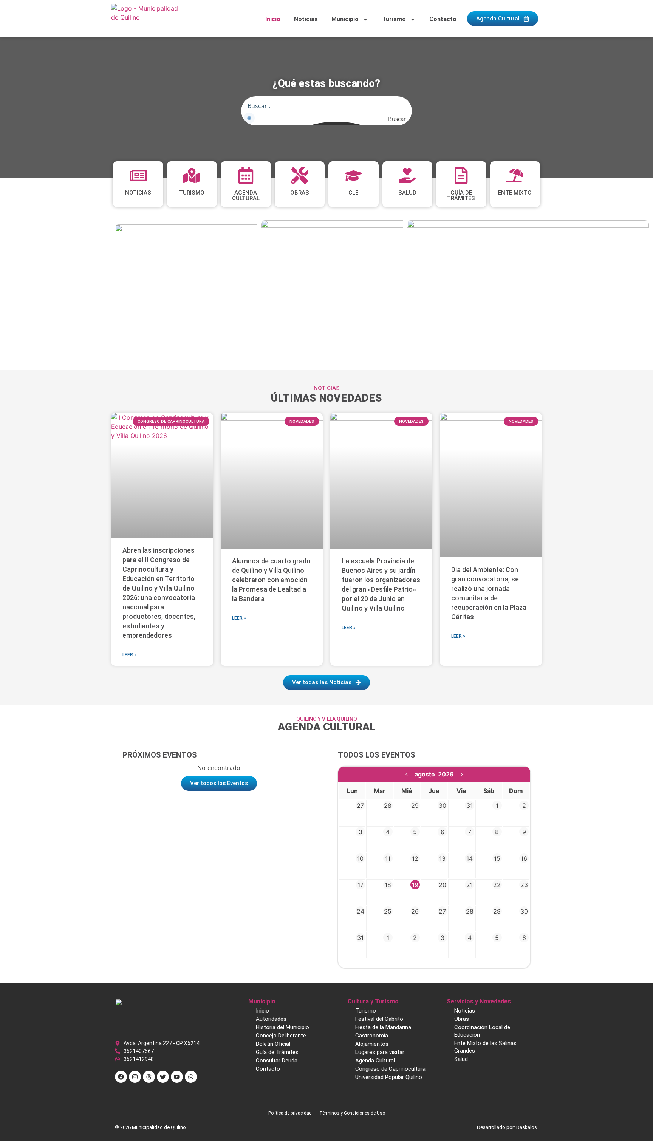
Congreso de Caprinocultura (390, 1068)
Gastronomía (371, 1035)
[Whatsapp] (191, 1077)
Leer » (129, 654)
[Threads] (149, 1077)
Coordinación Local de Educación (482, 1031)
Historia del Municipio (282, 1027)
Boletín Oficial (273, 1044)
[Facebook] (121, 1077)
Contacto (442, 19)
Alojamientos (371, 1044)
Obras (461, 1019)
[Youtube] (177, 1077)
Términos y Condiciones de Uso (352, 1113)
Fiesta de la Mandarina (383, 1027)
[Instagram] (135, 1077)
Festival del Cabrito (379, 1019)
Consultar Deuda (276, 1060)
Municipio (345, 19)
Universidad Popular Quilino (388, 1077)
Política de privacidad (290, 1113)
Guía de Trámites (277, 1052)
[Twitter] (163, 1077)
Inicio (272, 19)
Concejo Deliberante (281, 1035)
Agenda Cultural (375, 1060)
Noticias (306, 19)
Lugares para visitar (379, 1052)
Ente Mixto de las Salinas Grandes (485, 1047)
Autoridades (271, 1019)
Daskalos (526, 1127)
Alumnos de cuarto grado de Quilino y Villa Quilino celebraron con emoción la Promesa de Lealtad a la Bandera (271, 580)
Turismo (394, 19)
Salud (461, 1059)
